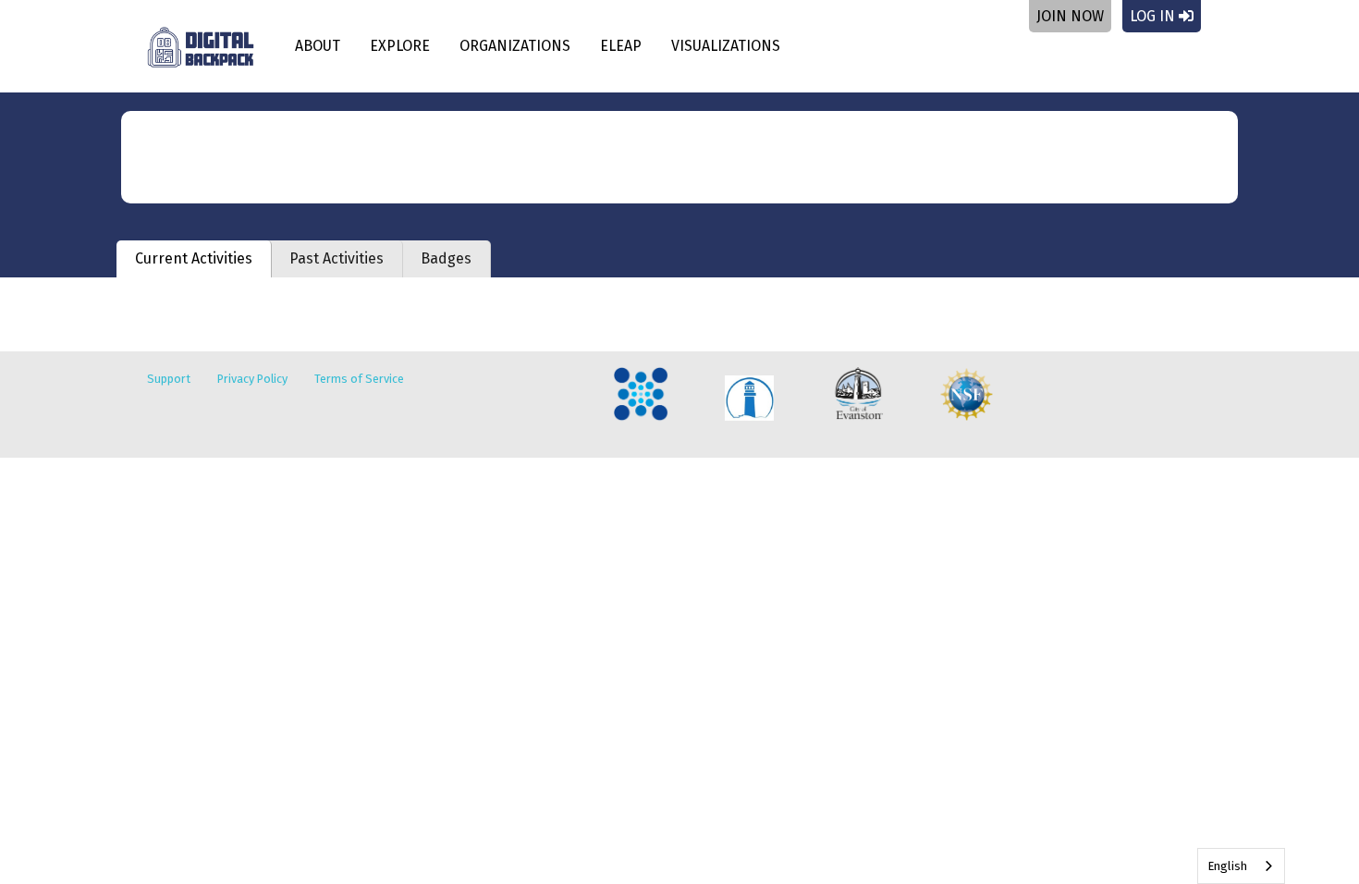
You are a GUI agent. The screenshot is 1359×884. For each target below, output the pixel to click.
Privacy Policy (252, 379)
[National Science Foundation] (966, 394)
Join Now (1070, 16)
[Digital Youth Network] (640, 394)
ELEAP (621, 46)
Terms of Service (359, 379)
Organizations (514, 46)
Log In (1154, 16)
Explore (400, 46)
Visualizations (725, 46)
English (1227, 866)
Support (168, 379)
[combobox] (1241, 866)
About (317, 46)
